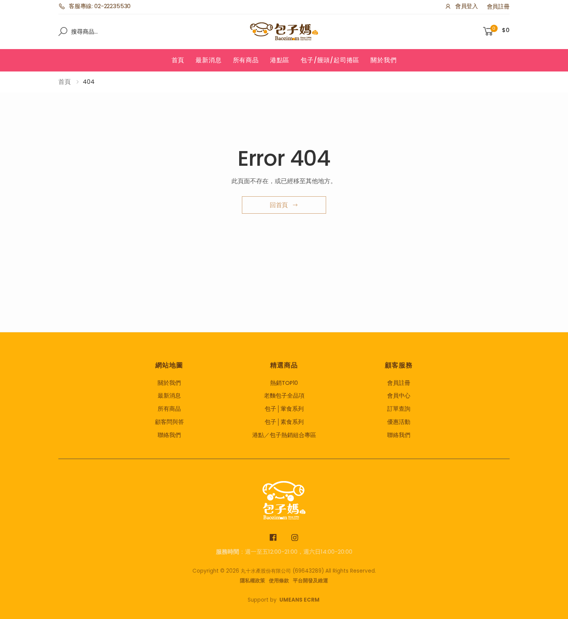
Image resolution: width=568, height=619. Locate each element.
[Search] (60, 31)
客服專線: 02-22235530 (100, 6)
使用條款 (279, 580)
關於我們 (383, 60)
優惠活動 (398, 422)
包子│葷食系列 (284, 409)
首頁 (178, 60)
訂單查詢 (398, 409)
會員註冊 (498, 6)
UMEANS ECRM (299, 600)
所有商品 (246, 60)
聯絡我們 (169, 435)
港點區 (279, 60)
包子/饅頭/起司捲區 (330, 60)
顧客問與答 (169, 422)
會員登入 (466, 6)
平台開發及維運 (310, 580)
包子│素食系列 (284, 422)
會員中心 (398, 396)
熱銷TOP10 (284, 383)
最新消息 (208, 60)
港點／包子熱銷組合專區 (284, 435)
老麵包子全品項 (284, 396)
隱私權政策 (252, 580)
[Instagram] (295, 537)
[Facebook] (273, 537)
